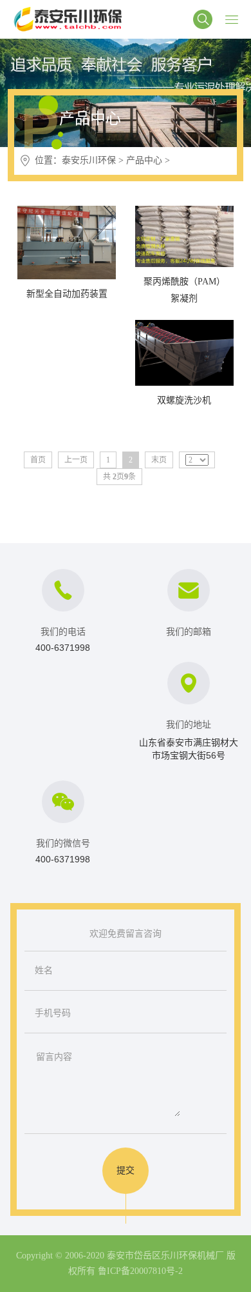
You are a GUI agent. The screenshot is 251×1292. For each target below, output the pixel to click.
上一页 (76, 459)
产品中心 (144, 160)
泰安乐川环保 (89, 160)
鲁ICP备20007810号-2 (140, 1271)
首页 (38, 459)
